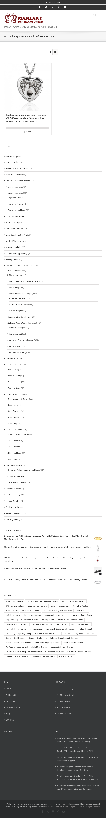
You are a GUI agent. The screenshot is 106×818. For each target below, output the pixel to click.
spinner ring (10, 634)
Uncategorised (12, 519)
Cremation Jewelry (14, 465)
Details (28, 132)
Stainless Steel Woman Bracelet (19, 643)
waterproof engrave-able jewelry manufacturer (24, 652)
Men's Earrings (15, 275)
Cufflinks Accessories (32, 615)
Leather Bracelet (18, 298)
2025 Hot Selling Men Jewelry (73, 601)
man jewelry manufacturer (42, 624)
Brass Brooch (13, 405)
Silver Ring (12, 459)
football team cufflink (29, 620)
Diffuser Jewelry (13, 488)
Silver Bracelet (13, 441)
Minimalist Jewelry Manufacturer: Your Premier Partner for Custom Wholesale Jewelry (77, 740)
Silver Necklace (14, 453)
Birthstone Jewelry (14, 174)
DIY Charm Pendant (14, 229)
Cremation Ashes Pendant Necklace (23, 470)
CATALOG (10, 701)
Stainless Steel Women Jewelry (21, 323)
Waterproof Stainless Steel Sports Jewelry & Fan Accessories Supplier (78, 759)
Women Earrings (16, 328)
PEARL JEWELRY (13, 365)
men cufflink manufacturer (16, 629)
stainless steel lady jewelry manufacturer (79, 634)
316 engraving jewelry (14, 601)
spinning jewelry (24, 634)
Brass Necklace (14, 417)
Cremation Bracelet (15, 476)
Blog (8, 713)
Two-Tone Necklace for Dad (17, 647)
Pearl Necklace (14, 382)
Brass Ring (12, 424)
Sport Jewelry (12, 222)
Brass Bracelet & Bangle (18, 399)
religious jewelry (36, 629)
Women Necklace (16, 352)
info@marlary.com (53, 2)
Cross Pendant (82, 611)
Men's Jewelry (13, 270)
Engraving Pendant (15, 198)
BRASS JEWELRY (14, 394)
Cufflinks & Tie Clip (14, 359)
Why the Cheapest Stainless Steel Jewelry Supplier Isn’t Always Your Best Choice (75, 768)
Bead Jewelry (13, 369)
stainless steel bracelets (79, 804)
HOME (9, 689)
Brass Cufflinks (12, 611)
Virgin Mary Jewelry (39, 647)
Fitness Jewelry (12, 501)
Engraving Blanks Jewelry (82, 615)
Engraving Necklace (16, 210)
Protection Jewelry (14, 187)
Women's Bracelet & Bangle (21, 340)
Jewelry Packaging (14, 513)
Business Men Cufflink (31, 611)
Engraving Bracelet (15, 204)
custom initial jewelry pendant (56, 615)
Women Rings (15, 346)
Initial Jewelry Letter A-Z (16, 235)
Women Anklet (15, 334)
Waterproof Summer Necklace (79, 652)
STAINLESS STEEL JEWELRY (19, 266)
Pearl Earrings (13, 388)
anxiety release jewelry (60, 606)
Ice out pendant (47, 620)
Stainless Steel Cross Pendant (47, 634)
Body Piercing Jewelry (15, 216)
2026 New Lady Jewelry (37, 606)
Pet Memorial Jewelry (16, 482)
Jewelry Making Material (16, 168)
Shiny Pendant (86, 629)
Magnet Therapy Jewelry (16, 253)
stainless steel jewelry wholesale (49, 804)
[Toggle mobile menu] (100, 15)
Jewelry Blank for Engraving (17, 624)
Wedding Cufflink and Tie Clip (43, 656)
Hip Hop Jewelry (13, 495)
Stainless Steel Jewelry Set (19, 317)
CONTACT (10, 720)
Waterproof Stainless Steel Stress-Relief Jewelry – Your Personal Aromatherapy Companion (78, 787)
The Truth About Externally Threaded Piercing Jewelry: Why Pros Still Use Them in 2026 (77, 749)
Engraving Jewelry (14, 193)
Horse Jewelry (12, 162)
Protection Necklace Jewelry (18, 181)
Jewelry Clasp (12, 259)
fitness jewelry (37, 807)
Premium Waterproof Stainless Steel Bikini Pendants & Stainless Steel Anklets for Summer (77, 778)
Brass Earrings (13, 411)
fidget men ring (12, 620)
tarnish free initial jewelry (73, 643)
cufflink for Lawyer (13, 615)
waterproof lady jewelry (54, 652)
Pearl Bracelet (13, 376)
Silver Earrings (13, 447)
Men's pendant (61, 624)
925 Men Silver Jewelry (17, 434)
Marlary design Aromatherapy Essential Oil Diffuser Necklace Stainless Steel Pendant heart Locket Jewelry (26, 118)
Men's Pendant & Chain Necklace (23, 281)
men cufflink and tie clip (80, 624)
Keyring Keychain (13, 247)
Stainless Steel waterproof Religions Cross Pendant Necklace (53, 638)
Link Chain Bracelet (19, 304)
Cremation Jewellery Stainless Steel (57, 611)
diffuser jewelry (25, 807)
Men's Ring (14, 287)
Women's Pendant (66, 656)
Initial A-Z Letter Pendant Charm (70, 620)
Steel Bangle (16, 311)
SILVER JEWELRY (14, 430)
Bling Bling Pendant (80, 606)
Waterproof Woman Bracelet (17, 656)
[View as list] (55, 52)
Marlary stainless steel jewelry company (21, 804)
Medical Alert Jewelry (15, 241)
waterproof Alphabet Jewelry (62, 647)
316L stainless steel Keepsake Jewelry (42, 601)
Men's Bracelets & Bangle (20, 293)
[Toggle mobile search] (94, 15)
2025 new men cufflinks (15, 606)
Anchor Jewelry (12, 507)
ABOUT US (11, 695)
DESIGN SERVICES (14, 707)
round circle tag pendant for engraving (61, 629)
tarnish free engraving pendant (47, 643)
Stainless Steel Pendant (15, 638)
